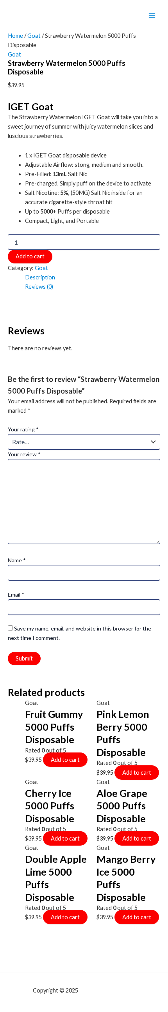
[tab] (92, 277)
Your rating (23, 429)
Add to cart (30, 256)
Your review (24, 454)
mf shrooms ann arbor (107, 990)
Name (17, 560)
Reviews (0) (39, 286)
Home (15, 35)
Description (40, 277)
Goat (34, 35)
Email (16, 594)
